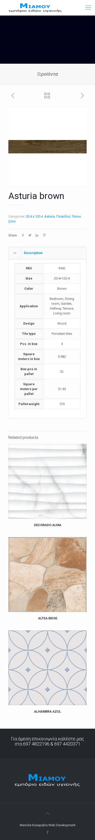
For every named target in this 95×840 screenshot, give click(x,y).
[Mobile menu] (88, 7)
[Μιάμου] (35, 7)
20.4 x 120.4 (34, 216)
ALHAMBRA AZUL (47, 711)
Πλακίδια (63, 216)
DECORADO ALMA (47, 525)
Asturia (49, 216)
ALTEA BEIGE (47, 618)
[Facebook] (47, 832)
